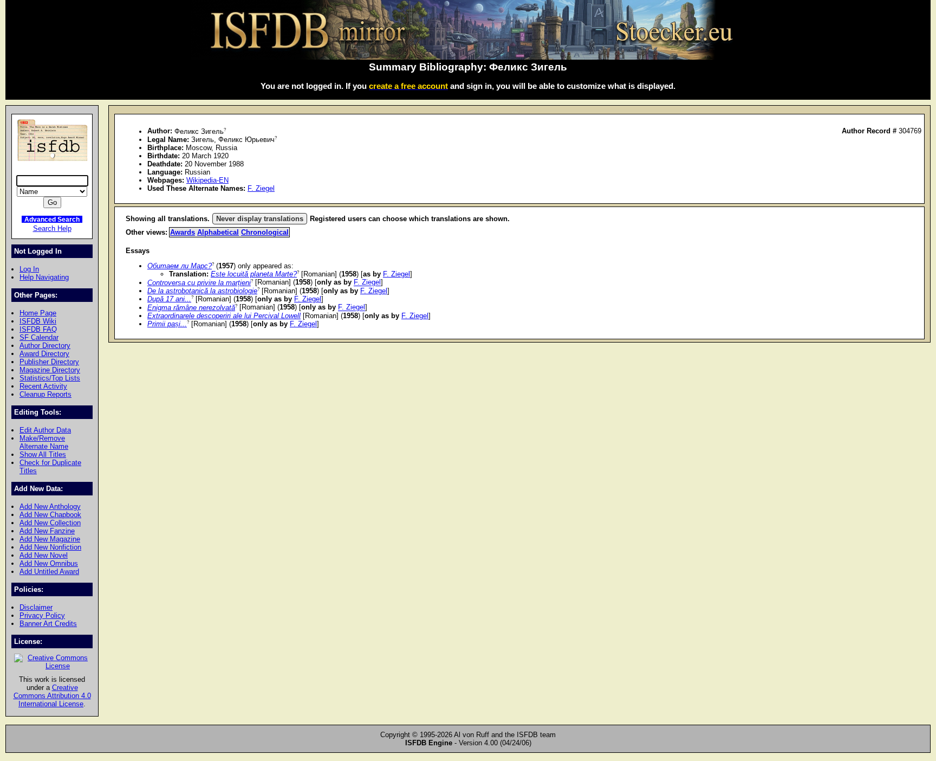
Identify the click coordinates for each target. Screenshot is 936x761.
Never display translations (259, 219)
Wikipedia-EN (207, 180)
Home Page (38, 313)
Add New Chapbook (50, 515)
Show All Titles (43, 454)
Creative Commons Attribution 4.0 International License (52, 695)
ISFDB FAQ (38, 329)
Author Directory (45, 345)
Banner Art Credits (48, 624)
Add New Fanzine (47, 531)
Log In (29, 269)
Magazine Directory (50, 370)
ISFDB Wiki (38, 321)
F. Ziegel (261, 188)
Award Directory (44, 354)
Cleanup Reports (46, 394)
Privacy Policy (42, 615)
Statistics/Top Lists (50, 378)
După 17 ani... (169, 299)
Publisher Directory (49, 362)
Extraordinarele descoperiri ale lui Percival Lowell (224, 316)
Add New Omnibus (49, 563)
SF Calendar (39, 337)
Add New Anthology (50, 506)
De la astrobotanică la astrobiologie (202, 291)
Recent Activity (43, 386)
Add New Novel (44, 555)
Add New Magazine (50, 539)
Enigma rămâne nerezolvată (191, 308)
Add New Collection (50, 523)
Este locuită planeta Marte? (254, 274)
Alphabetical (218, 232)
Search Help (52, 228)
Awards (182, 232)
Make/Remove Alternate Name (44, 442)
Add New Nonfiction (50, 547)
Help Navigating (44, 277)
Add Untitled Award (49, 571)
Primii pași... (167, 324)
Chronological (265, 232)
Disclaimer (36, 607)
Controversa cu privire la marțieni (199, 283)
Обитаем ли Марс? (179, 266)
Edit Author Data (45, 430)
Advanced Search (52, 219)
